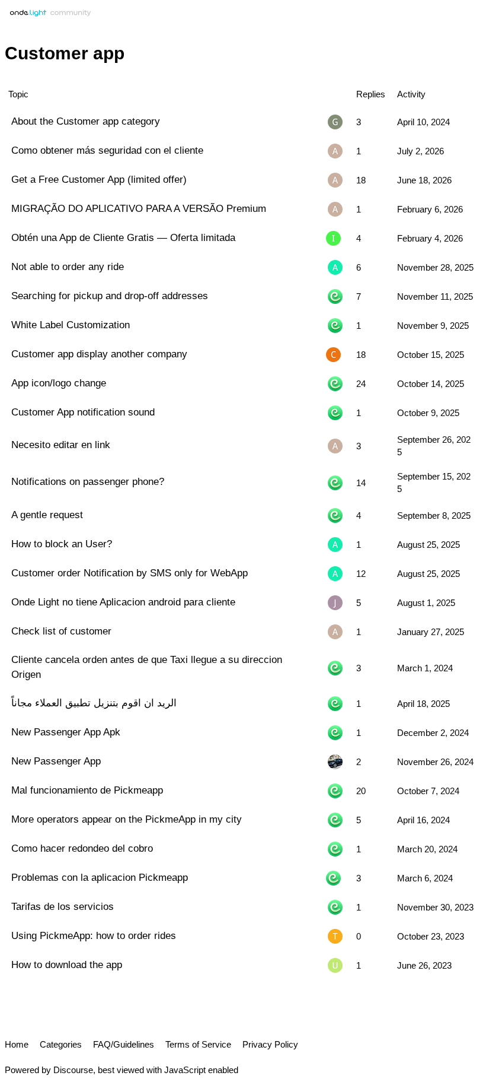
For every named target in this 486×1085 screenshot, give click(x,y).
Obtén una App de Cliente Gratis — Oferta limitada (123, 237)
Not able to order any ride (67, 266)
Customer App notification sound (83, 412)
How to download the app (66, 964)
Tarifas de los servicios (62, 906)
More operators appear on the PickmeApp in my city (126, 819)
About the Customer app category (85, 121)
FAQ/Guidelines (123, 1044)
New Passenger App (56, 761)
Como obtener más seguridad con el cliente (107, 150)
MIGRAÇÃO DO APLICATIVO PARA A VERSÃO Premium (138, 208)
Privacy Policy (270, 1044)
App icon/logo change (58, 383)
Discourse (73, 1070)
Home (16, 1044)
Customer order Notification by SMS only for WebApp (129, 573)
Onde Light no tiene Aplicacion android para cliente (123, 602)
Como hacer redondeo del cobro (82, 848)
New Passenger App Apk (65, 732)
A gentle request (47, 515)
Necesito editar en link (60, 445)
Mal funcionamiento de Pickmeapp (87, 790)
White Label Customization (70, 325)
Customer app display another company (99, 354)
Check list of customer (61, 631)
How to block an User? (61, 544)
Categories (61, 1044)
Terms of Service (198, 1044)
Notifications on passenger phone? (87, 481)
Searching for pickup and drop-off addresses (109, 296)
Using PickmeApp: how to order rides (93, 935)
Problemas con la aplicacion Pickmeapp (99, 877)
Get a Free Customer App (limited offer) (99, 179)
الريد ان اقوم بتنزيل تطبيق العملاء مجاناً (94, 703)
